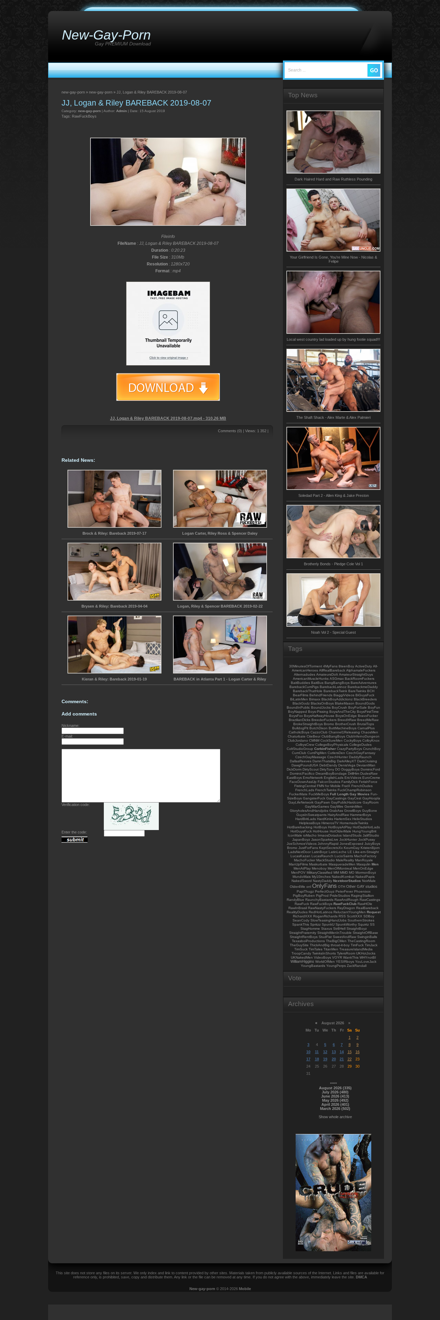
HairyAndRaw (338, 815)
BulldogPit (300, 728)
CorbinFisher (325, 749)
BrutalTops (365, 724)
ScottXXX (354, 916)
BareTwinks (357, 691)
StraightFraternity (302, 933)
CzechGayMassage (310, 757)
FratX (346, 786)
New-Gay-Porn (106, 35)
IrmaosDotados (330, 835)
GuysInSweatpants (311, 815)
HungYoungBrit (364, 831)
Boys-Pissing (318, 711)
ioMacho (310, 835)
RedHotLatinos (320, 912)
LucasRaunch (322, 856)
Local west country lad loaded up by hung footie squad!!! (333, 339)
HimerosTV (330, 823)
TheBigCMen (336, 941)
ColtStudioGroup (300, 749)
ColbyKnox (371, 740)
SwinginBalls (367, 937)
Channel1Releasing (344, 732)
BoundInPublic (298, 707)
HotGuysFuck (301, 831)
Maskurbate (318, 864)
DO (337, 769)
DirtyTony (327, 769)
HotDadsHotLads (366, 827)
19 (325, 1059)
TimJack (371, 945)
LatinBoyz (320, 852)
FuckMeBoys (319, 794)
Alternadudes (304, 674)
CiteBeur (313, 736)
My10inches (321, 877)
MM (336, 872)
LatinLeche (337, 852)
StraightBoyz (356, 928)
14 (342, 1052)
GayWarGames (317, 806)
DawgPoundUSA (305, 765)
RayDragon (346, 908)
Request (374, 912)
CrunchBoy (372, 749)
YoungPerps (336, 966)
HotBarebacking (299, 827)
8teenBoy (346, 666)
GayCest (354, 798)
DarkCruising (367, 761)
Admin (121, 111)
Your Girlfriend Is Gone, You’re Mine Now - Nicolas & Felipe (333, 259)
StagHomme (310, 928)
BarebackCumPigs (304, 687)
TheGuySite (299, 945)
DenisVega (346, 765)
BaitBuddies (300, 683)
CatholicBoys (299, 732)
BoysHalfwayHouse (319, 716)
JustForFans (308, 848)
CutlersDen (336, 753)
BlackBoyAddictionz (337, 699)
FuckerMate (298, 794)
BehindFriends (320, 695)
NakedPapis (365, 877)
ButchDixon (318, 728)
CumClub (299, 753)
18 (317, 1059)
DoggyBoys (350, 769)
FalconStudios (329, 782)
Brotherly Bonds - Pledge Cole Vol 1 (333, 564)
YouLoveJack (365, 961)
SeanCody (301, 920)
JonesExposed (351, 844)
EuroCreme (371, 777)
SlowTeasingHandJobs (328, 920)
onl (308, 886)
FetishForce (368, 782)
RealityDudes (297, 912)
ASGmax (337, 678)
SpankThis (300, 924)
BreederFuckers (324, 720)
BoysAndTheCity (342, 711)
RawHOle (365, 904)
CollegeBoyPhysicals (331, 744)
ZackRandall (356, 966)
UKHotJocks (365, 953)
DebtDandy (328, 765)
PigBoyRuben (304, 895)
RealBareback (367, 908)
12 (325, 1052)
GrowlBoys (352, 810)
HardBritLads (305, 819)
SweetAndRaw (344, 937)
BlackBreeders (365, 699)
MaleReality (345, 860)
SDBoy (368, 916)
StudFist (325, 937)
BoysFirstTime (368, 711)
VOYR (337, 957)
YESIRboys (345, 961)
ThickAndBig (320, 945)
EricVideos (352, 777)
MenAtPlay (302, 868)
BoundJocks (321, 707)
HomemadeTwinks (354, 823)
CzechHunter (337, 757)
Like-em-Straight (366, 852)
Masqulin (363, 864)
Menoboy (319, 868)
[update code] (131, 829)
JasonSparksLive (324, 839)
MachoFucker (304, 860)
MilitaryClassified (319, 872)
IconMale (295, 835)
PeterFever (344, 891)
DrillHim (353, 773)
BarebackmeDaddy (363, 687)
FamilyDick (349, 782)
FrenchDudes (362, 786)
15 (350, 1052)
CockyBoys (352, 740)
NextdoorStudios (347, 881)
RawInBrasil (297, 908)
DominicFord (370, 769)
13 (334, 1052)
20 (334, 1059)
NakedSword (302, 881)
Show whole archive (335, 1117)
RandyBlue (295, 900)
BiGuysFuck (364, 695)
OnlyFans (324, 886)
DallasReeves (300, 761)
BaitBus (317, 683)
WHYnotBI (368, 957)
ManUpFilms (298, 864)
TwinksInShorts (324, 953)
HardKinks (325, 819)
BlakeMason (344, 703)
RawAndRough (346, 900)
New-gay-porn (202, 1289)
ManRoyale (364, 860)
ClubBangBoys (333, 736)
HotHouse (321, 831)
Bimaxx (314, 699)
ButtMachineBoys (342, 728)
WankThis (351, 957)
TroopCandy (301, 953)
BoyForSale (357, 707)
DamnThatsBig (324, 761)
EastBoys (294, 777)
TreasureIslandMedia (356, 949)
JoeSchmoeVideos (302, 844)
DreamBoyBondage (331, 773)
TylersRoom (346, 953)
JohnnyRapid (328, 844)
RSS (342, 916)
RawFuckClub (344, 904)
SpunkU (328, 924)
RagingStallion (362, 895)
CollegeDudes (360, 744)
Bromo (329, 724)
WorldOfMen (325, 961)
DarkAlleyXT (346, 761)
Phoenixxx (362, 891)
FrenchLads (304, 790)
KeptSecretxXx (331, 848)
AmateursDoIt (327, 674)
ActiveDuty (363, 666)
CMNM (314, 740)
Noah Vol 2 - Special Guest (333, 632)
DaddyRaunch (360, 757)
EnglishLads (333, 777)
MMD (344, 872)
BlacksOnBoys (322, 703)
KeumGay (352, 848)
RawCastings (370, 900)
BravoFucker (368, 716)
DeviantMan (365, 765)
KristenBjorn (370, 848)
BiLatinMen (299, 699)
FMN (320, 786)
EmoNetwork (313, 777)
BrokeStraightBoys (308, 724)
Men (375, 864)
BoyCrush (339, 707)
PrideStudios (340, 895)
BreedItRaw (347, 720)
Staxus (326, 928)
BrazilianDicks (299, 720)
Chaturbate (297, 736)
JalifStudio (371, 835)
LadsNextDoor (299, 852)
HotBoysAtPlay (340, 827)
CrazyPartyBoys (349, 749)
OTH (341, 886)
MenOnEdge (363, 868)
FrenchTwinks (326, 790)
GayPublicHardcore (346, 802)
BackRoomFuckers (359, 678)
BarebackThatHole (307, 691)
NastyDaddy (322, 881)
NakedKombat (343, 877)
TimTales (315, 949)
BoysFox (296, 716)
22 (350, 1059)
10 (308, 1052)
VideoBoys (322, 957)
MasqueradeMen (342, 864)
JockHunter (348, 839)
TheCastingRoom (361, 941)
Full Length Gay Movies (350, 794)
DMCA (361, 1277)
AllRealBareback (332, 670)
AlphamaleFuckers (360, 670)
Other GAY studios (361, 886)
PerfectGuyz (324, 891)
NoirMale (369, 881)
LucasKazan (300, 856)
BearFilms (300, 695)
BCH (370, 691)
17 (308, 1059)
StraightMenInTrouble (334, 933)
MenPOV (298, 872)
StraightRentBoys (304, 937)
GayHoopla (371, 798)
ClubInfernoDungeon (363, 736)
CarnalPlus (366, 728)
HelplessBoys (309, 823)
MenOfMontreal (340, 868)
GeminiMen (353, 806)
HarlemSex (342, 819)
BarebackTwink (335, 691)
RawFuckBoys (84, 116)
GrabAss (336, 810)
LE (350, 852)
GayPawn (322, 802)
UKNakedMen (302, 957)
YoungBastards (313, 966)
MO (351, 872)
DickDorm (294, 769)
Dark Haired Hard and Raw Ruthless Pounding (333, 179)
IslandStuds (352, 835)
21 (342, 1059)
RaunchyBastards (319, 900)
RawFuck (302, 904)
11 (317, 1052)
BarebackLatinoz (333, 687)
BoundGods (365, 703)
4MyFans (330, 666)
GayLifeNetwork (301, 802)
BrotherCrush (345, 724)
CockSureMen (331, 740)
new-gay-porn (89, 111)
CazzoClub (319, 732)
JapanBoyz (301, 839)
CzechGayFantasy (360, 753)
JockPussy (366, 839)
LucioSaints (343, 856)
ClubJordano (298, 740)
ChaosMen (369, 732)
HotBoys (320, 827)
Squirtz (363, 924)
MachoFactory (365, 856)
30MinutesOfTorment (305, 666)
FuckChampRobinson (355, 790)
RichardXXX (302, 916)
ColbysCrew (305, 744)
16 (357, 1052)
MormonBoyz (365, 872)
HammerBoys (360, 815)
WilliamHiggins (302, 961)
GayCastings (336, 798)
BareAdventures (363, 683)
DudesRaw (368, 773)
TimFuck (357, 945)
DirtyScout (310, 769)
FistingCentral (305, 786)
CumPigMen (317, 753)
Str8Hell (339, 928)
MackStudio (325, 860)
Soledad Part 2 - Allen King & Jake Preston (333, 495)
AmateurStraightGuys (356, 674)
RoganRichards (325, 916)
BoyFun (374, 707)
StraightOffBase (365, 933)
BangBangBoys (337, 683)
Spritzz (315, 924)
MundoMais (302, 877)
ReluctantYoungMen (349, 912)
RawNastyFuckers (322, 908)
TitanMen (330, 949)
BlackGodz (301, 703)
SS (372, 924)
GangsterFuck (314, 798)
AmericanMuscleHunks (311, 678)
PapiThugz (305, 891)
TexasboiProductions (308, 941)
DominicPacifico (302, 773)
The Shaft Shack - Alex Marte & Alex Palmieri (333, 417)
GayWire (336, 806)
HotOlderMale (340, 831)
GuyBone (369, 810)
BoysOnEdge (346, 716)
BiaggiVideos (343, 695)
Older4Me (297, 886)
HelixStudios (362, 819)
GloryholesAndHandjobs (309, 810)
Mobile (245, 1289)
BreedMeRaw (367, 720)
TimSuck (301, 949)
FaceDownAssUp (303, 782)
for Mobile (333, 786)
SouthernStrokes (361, 920)
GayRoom (370, 802)
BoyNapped (297, 711)
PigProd (322, 895)
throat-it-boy (340, 945)
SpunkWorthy (346, 924)
